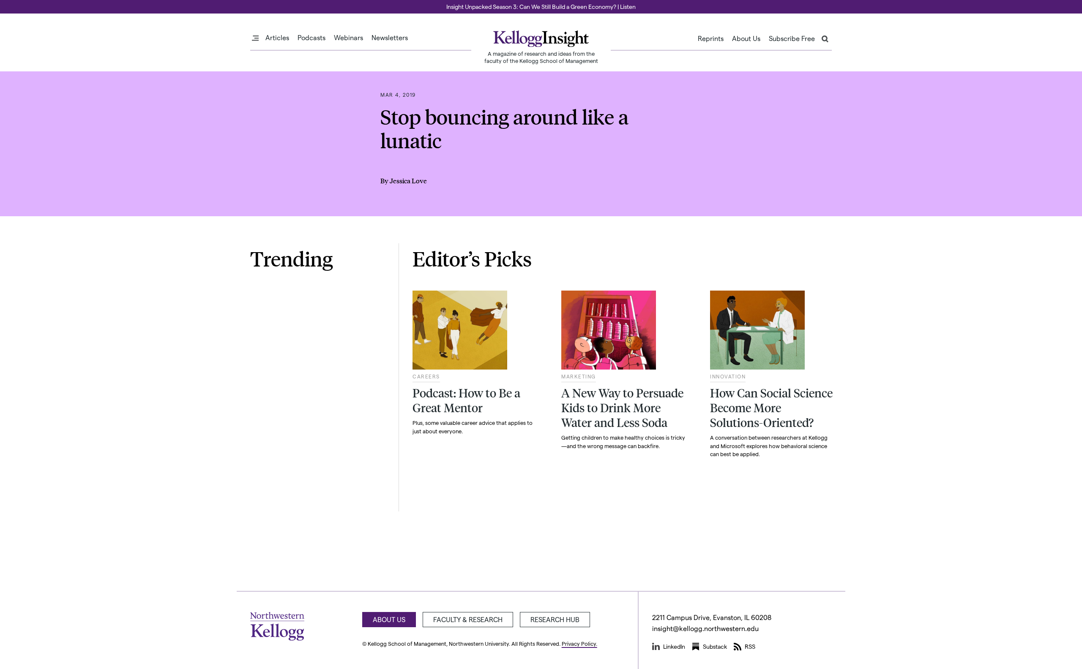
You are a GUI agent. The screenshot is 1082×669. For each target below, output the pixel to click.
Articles (277, 37)
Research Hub (554, 619)
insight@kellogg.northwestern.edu (705, 628)
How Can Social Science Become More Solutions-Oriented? (771, 407)
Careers (426, 376)
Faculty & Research (468, 619)
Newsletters (390, 37)
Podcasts (311, 37)
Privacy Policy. (579, 643)
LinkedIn (674, 646)
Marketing (578, 376)
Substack (715, 646)
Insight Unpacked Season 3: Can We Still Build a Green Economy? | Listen (541, 6)
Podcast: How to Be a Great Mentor (466, 400)
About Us (746, 38)
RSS (750, 646)
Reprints (711, 38)
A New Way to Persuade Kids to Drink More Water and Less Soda (622, 407)
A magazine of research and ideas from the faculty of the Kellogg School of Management (541, 57)
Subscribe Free (792, 38)
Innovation (728, 376)
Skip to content (22, 4)
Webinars (348, 37)
